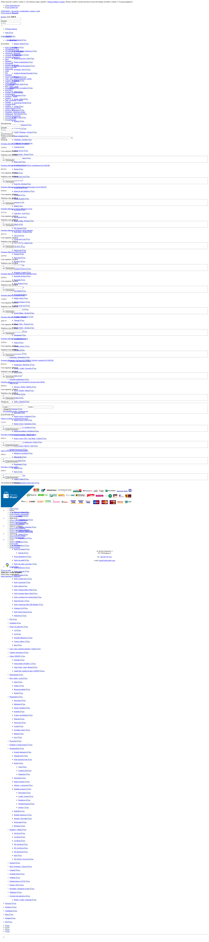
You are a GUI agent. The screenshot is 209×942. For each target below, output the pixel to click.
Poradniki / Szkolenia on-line (15, 112)
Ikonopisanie (9, 85)
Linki (16, 543)
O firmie (17, 542)
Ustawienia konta (20, 522)
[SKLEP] (7, 925)
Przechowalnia (19, 524)
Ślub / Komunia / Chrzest (14, 100)
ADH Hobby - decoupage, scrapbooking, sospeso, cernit (20, 11)
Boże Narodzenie (11, 47)
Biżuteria (8, 61)
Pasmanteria (9, 88)
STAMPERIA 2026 (12, 49)
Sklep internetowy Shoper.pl (10, 576)
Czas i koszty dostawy (22, 530)
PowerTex (8, 90)
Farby (7, 71)
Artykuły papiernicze (12, 57)
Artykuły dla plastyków (13, 55)
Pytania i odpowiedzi (21, 514)
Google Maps (14, 567)
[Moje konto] (7, 929)
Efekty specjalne (11, 67)
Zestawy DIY (10, 110)
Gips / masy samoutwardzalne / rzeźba (18, 79)
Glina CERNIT (10, 83)
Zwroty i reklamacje (21, 512)
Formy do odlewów (12, 77)
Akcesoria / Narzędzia (12, 53)
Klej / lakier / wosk (11, 86)
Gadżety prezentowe (12, 81)
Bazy (7, 59)
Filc (6, 73)
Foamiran (8, 75)
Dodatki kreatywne (11, 65)
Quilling (8, 106)
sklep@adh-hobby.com (107, 560)
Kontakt (17, 545)
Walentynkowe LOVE (13, 108)
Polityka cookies (20, 536)
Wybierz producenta (8, 136)
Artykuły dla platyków (13, 116)
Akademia (8, 941)
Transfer (8, 102)
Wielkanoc (9, 114)
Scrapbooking (10, 94)
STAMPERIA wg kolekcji (14, 51)
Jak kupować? (19, 538)
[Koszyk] (7, 931)
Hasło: (31, 407)
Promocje (8, 939)
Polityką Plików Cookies (56, 2)
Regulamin (18, 516)
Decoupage (9, 63)
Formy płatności (19, 528)
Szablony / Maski (11, 96)
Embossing (9, 69)
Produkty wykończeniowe (14, 92)
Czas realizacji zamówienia (23, 532)
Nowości (8, 937)
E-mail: (5, 407)
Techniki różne (10, 104)
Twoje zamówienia (20, 520)
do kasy (3, 17)
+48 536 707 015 (106, 557)
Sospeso (8, 98)
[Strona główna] (11, 29)
